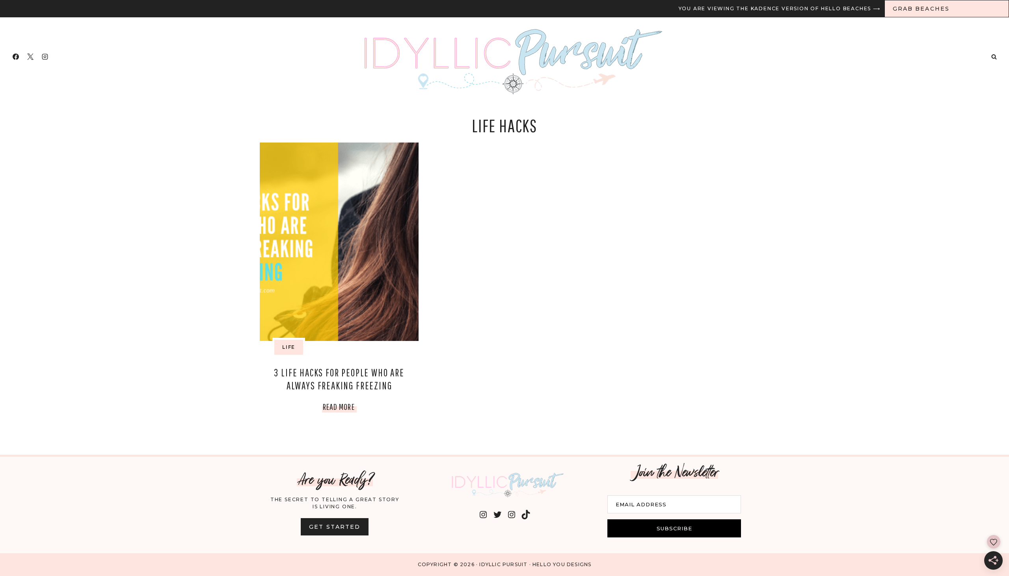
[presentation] (339, 242)
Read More (340, 408)
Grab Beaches (921, 8)
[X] (30, 56)
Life (288, 347)
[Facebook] (15, 56)
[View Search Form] (994, 56)
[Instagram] (45, 56)
